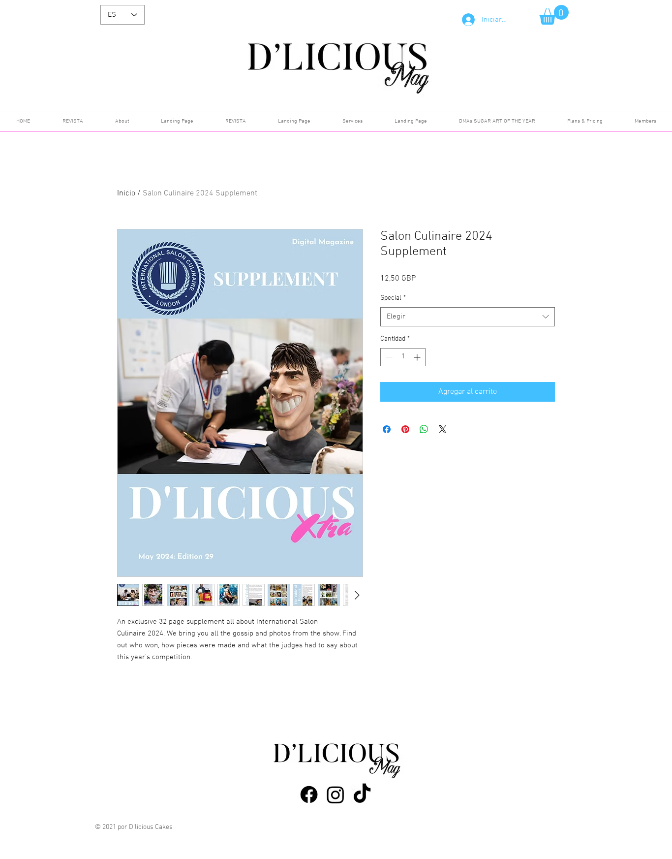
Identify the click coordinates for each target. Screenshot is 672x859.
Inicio (126, 193)
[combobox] (467, 316)
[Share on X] (443, 429)
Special (393, 298)
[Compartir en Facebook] (387, 429)
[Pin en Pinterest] (405, 429)
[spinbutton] (403, 357)
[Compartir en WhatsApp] (424, 429)
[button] (554, 15)
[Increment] (418, 357)
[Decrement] (388, 357)
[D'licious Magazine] (309, 794)
